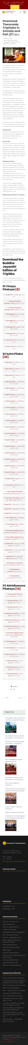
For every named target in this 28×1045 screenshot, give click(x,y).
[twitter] (8, 1041)
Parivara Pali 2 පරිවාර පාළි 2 (13, 346)
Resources (20, 3)
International (13, 3)
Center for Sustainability (9, 929)
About (4, 2)
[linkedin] (5, 1041)
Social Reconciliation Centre (10, 962)
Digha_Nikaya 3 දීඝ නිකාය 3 (13, 375)
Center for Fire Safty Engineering (12, 965)
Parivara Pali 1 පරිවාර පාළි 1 (13, 340)
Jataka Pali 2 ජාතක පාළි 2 (12, 509)
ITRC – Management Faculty (10, 935)
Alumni (8, 2)
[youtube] (11, 1041)
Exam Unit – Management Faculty (12, 937)
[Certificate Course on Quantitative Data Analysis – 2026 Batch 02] (10, 751)
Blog (5, 40)
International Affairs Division (11, 960)
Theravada (6, 43)
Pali (19, 42)
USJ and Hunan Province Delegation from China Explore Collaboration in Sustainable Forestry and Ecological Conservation (15, 817)
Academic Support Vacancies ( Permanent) (13, 808)
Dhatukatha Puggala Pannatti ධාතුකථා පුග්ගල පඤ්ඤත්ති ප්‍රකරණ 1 (14, 635)
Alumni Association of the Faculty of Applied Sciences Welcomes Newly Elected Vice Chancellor (15, 790)
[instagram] (13, 1041)
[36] (6, 357)
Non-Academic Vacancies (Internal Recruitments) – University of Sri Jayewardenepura (14, 737)
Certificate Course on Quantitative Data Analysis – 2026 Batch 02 (14, 742)
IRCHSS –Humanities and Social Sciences (14, 985)
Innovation (6, 3)
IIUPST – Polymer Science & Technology (14, 990)
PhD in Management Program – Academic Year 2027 (14, 760)
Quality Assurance (16, 2)
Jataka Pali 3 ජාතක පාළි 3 (12, 513)
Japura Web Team (13, 1039)
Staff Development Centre (10, 945)
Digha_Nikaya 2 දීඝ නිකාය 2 (13, 369)
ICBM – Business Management (11, 988)
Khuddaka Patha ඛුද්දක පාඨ (12, 478)
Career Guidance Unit (9, 924)
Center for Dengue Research (11, 927)
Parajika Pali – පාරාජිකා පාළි (13, 295)
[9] (17, 289)
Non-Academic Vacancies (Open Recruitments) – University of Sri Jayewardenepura (14, 778)
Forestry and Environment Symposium (13, 978)
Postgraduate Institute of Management (14, 932)
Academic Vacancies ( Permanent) (14, 812)
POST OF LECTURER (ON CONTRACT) (12, 784)
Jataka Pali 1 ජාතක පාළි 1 (12, 504)
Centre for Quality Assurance (11, 952)
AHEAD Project (7, 950)
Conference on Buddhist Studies (12, 993)
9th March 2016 (7, 38)
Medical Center (11, 5)
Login (22, 2)
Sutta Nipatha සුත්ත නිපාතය (13, 485)
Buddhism (11, 40)
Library (18, 5)
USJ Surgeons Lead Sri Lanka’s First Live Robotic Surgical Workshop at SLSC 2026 (15, 719)
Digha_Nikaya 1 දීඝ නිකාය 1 (13, 362)
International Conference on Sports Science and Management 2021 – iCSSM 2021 (14, 1014)
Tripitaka (13, 43)
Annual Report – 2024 (9, 909)
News (15, 40)
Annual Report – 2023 (9, 906)
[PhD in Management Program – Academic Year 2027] (10, 769)
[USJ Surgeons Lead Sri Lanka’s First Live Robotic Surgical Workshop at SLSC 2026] (10, 727)
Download (14, 42)
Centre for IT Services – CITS (11, 922)
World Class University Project (11, 947)
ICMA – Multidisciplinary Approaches (13, 996)
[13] (18, 589)
